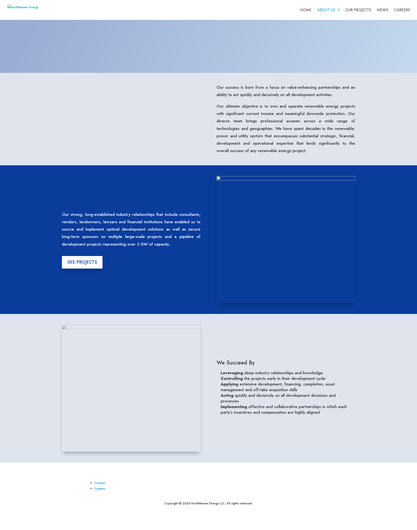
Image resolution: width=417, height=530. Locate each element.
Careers (402, 10)
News (382, 10)
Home (305, 10)
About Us (326, 10)
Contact (99, 483)
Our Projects (358, 10)
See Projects (82, 262)
